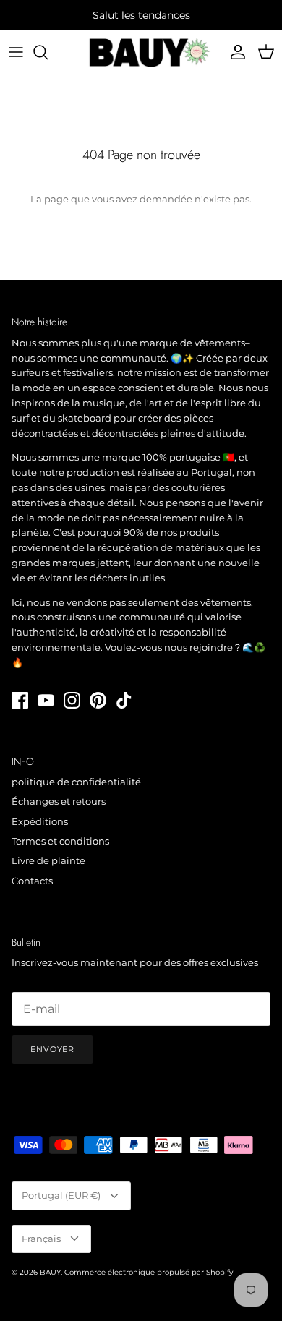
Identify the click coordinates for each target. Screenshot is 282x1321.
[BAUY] (141, 52)
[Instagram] (72, 700)
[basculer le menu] (16, 52)
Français (41, 1238)
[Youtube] (46, 700)
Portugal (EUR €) (61, 1195)
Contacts (32, 880)
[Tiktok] (124, 700)
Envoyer (52, 1049)
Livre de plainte (48, 860)
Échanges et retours (59, 801)
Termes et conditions (60, 841)
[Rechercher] (48, 52)
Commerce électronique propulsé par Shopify (148, 1272)
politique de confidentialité (76, 781)
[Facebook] (20, 700)
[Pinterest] (98, 700)
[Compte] (234, 52)
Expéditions (40, 821)
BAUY (50, 1272)
